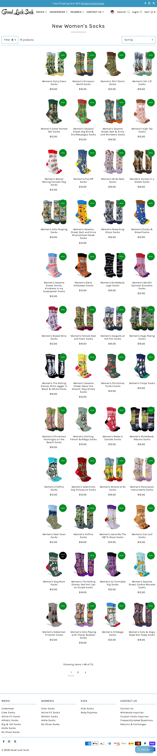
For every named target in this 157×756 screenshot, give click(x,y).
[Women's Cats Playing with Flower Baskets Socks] (83, 614)
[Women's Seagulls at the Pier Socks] (112, 318)
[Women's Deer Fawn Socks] (54, 517)
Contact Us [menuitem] (94, 12)
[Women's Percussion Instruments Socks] (142, 469)
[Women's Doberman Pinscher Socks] (54, 614)
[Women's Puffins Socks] (54, 469)
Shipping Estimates (92, 3)
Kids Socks (87, 708)
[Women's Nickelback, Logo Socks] (112, 265)
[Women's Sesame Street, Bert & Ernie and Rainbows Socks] (112, 111)
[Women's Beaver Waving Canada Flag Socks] (54, 161)
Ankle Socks (9, 728)
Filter (7, 39)
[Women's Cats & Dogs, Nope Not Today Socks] (142, 614)
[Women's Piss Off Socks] (83, 161)
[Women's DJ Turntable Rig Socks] (112, 564)
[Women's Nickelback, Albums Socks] (142, 419)
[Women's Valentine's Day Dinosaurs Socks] (83, 469)
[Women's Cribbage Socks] (112, 614)
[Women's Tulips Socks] (142, 366)
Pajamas (76, 12)
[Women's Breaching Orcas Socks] (112, 212)
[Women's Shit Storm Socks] (112, 64)
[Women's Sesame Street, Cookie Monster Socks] (142, 564)
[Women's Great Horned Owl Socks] (54, 111)
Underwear (57, 12)
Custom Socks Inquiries (134, 716)
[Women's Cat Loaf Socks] (142, 517)
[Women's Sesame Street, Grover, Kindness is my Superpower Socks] (54, 265)
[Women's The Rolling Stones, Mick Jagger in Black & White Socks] (54, 366)
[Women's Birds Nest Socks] (112, 161)
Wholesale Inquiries (132, 712)
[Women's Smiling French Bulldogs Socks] (83, 419)
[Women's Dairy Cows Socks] (54, 64)
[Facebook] (145, 3)
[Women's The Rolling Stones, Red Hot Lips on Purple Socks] (83, 564)
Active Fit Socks (11, 716)
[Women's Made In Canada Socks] (112, 419)
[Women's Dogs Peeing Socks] (142, 318)
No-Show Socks (50, 724)
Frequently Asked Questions (136, 720)
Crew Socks (8, 712)
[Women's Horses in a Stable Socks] (142, 161)
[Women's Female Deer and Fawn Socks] (83, 318)
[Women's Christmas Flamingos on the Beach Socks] (54, 419)
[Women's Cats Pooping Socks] (54, 212)
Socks (40, 12)
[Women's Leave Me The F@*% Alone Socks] (112, 517)
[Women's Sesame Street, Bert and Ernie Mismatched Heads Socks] (83, 212)
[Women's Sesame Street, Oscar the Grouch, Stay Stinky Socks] (83, 366)
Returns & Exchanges (133, 724)
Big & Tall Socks (11, 724)
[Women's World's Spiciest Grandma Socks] (142, 265)
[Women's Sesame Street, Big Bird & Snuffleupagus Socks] (83, 111)
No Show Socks (11, 732)
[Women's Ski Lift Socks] (142, 64)
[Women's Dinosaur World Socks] (83, 64)
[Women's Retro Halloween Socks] (83, 265)
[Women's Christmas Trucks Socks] (112, 366)
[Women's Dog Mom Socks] (54, 564)
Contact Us (126, 708)
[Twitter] (154, 3)
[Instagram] (149, 3)
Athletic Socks (10, 720)
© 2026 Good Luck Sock (15, 749)
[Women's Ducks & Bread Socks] (142, 212)
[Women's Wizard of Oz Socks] (112, 469)
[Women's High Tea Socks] (142, 111)
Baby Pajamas (89, 712)
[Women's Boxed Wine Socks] (54, 318)
